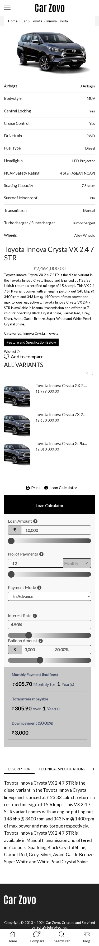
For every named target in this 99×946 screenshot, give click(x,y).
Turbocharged (83, 223)
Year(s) (68, 684)
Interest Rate (19, 615)
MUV (91, 98)
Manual (89, 210)
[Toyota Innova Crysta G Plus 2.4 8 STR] (17, 454)
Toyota (36, 21)
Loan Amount (20, 520)
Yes (92, 111)
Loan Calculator (63, 487)
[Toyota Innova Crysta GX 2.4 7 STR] (17, 396)
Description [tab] (19, 769)
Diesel (90, 148)
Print (35, 487)
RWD (90, 135)
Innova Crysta (57, 21)
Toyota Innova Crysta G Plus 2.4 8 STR (62, 443)
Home (12, 21)
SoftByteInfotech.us (51, 927)
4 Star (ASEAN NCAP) (77, 173)
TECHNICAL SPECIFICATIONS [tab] (62, 769)
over (36, 708)
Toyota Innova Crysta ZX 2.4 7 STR (62, 414)
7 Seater (88, 185)
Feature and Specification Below (31, 342)
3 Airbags (87, 86)
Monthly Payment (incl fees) (35, 674)
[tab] (19, 769)
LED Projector (83, 161)
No (92, 198)
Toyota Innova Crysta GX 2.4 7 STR (62, 385)
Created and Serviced (78, 922)
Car (24, 21)
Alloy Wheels (84, 235)
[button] (87, 373)
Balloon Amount (22, 640)
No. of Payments (23, 553)
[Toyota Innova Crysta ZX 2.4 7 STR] (17, 425)
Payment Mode (22, 587)
